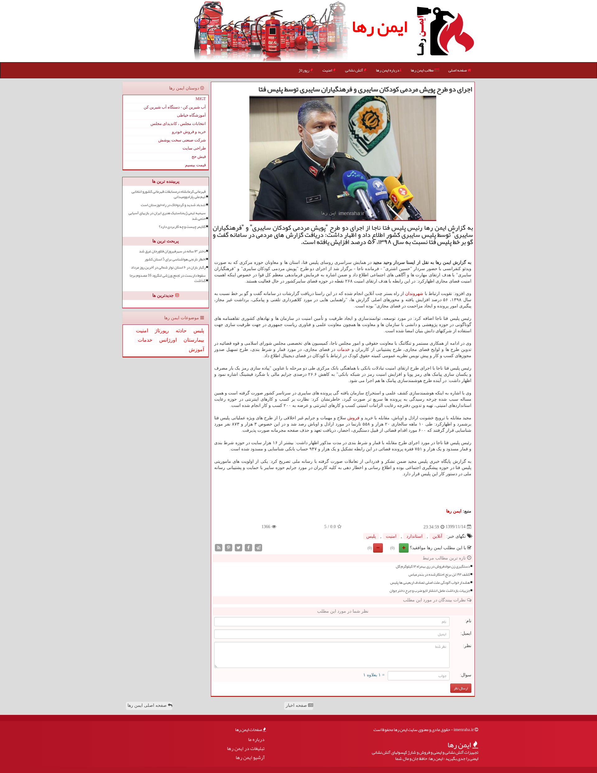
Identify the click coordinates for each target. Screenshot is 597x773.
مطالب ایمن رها (422, 70)
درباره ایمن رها (388, 70)
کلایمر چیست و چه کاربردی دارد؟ (182, 226)
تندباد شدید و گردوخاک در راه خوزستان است (173, 205)
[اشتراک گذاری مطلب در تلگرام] (258, 547)
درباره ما (256, 739)
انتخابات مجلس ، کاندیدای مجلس (178, 123)
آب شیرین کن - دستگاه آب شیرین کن (175, 107)
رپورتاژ (304, 70)
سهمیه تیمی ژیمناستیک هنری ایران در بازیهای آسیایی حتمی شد (167, 215)
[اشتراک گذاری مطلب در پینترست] (228, 547)
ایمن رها (379, 26)
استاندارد (414, 536)
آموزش (196, 349)
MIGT (201, 98)
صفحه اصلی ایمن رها (147, 705)
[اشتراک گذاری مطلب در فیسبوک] (248, 547)
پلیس (371, 536)
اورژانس (168, 340)
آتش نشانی (354, 70)
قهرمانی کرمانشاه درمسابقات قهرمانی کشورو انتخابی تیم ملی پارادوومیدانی (169, 194)
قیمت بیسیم (195, 165)
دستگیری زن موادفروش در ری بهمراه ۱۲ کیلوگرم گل (433, 566)
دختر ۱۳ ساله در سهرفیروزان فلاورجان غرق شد (172, 251)
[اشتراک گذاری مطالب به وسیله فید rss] (218, 547)
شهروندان (414, 293)
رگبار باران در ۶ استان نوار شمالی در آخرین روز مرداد (168, 267)
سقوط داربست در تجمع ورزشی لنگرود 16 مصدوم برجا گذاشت (168, 278)
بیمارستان (193, 340)
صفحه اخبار (297, 705)
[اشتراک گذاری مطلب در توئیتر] (238, 547)
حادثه (181, 330)
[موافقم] (404, 548)
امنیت (327, 70)
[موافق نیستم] (378, 548)
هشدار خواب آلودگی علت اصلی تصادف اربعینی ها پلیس (430, 582)
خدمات (343, 349)
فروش (353, 418)
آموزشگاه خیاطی (191, 115)
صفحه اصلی (457, 70)
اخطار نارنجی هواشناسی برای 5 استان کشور (175, 259)
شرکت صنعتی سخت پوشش (182, 140)
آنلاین (437, 536)
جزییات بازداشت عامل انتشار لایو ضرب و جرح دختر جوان (430, 590)
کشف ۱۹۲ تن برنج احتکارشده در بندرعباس (439, 574)
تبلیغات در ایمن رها (246, 748)
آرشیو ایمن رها (250, 757)
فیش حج (199, 156)
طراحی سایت (194, 148)
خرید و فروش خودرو (189, 131)
